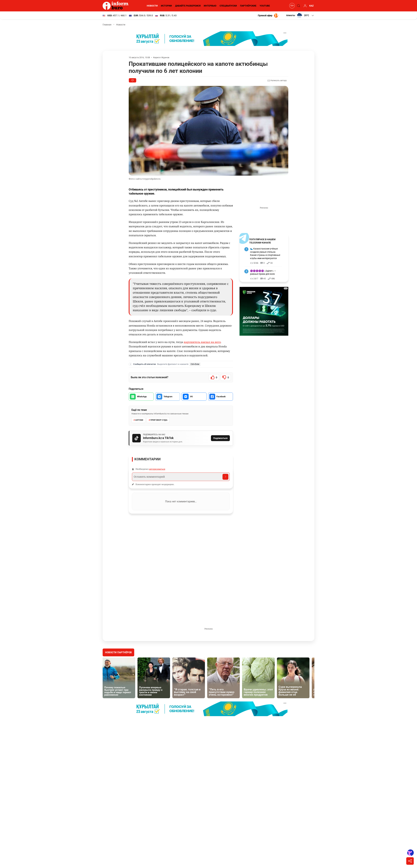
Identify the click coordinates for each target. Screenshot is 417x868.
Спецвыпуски (228, 5)
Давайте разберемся (188, 5)
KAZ (311, 5)
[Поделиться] (410, 861)
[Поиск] (298, 6)
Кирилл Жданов (161, 57)
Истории (166, 5)
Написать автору (278, 80)
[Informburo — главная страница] (116, 6)
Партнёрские (248, 5)
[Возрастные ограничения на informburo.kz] (291, 6)
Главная (107, 24)
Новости (152, 5)
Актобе (139, 420)
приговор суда (158, 420)
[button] (300, 15)
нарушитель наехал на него (202, 342)
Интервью (210, 5)
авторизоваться (157, 468)
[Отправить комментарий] (225, 477)
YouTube (265, 5)
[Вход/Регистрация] (304, 6)
